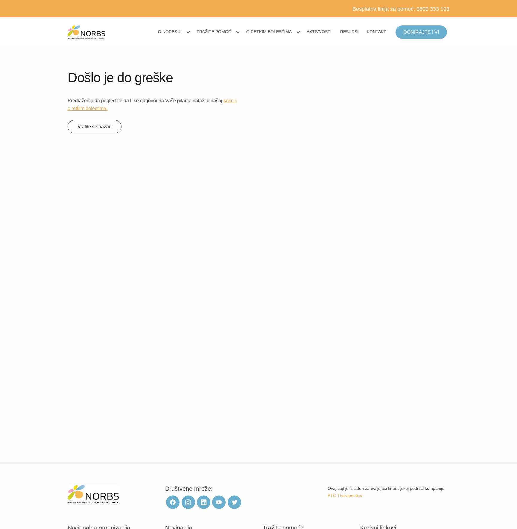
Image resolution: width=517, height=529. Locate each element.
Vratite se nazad (94, 126)
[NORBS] (87, 32)
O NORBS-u (170, 31)
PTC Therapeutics (345, 495)
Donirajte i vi (421, 32)
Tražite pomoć (214, 31)
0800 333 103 (432, 9)
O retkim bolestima (269, 31)
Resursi (349, 31)
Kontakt (376, 31)
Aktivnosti (319, 31)
